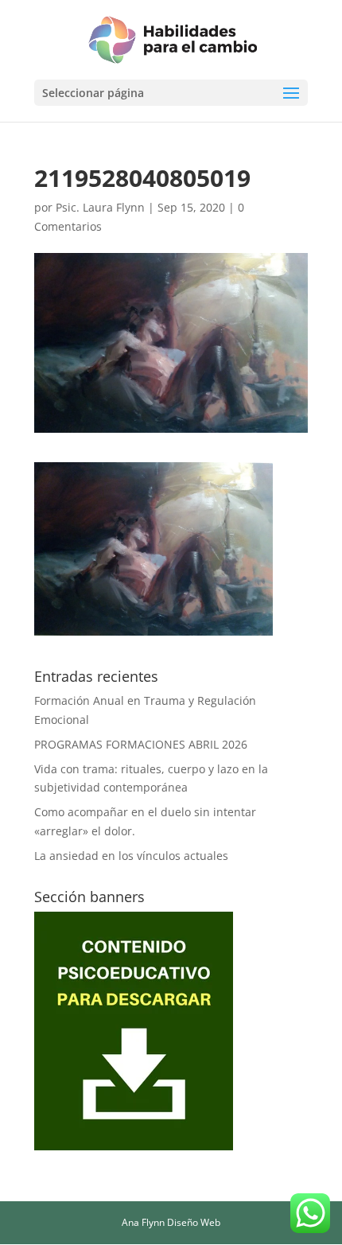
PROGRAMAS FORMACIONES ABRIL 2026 (140, 744)
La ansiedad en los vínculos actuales (131, 855)
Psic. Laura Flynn (100, 207)
